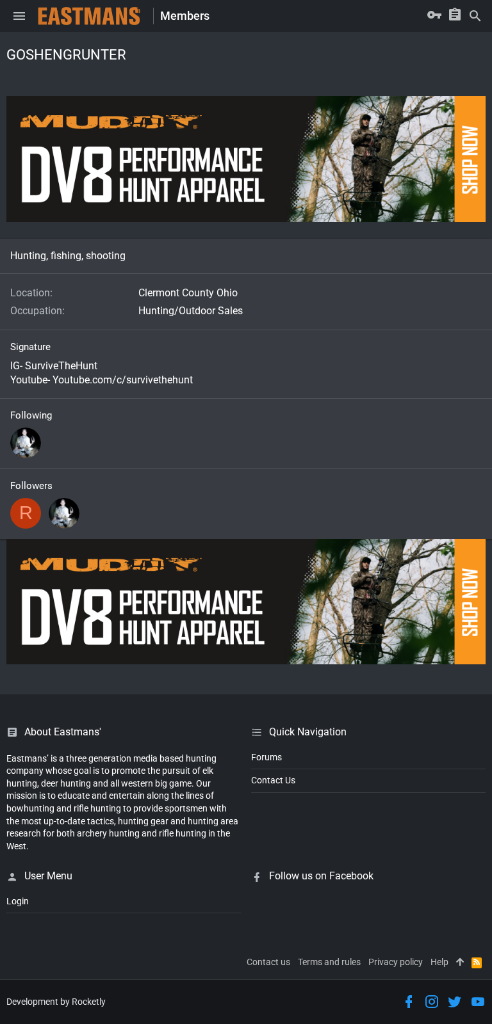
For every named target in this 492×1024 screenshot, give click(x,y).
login (17, 901)
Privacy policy (395, 962)
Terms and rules (329, 962)
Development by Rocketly (56, 1001)
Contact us (268, 962)
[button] (19, 16)
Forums (266, 757)
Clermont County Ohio (188, 293)
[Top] (460, 962)
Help (439, 962)
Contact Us (273, 780)
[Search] (475, 16)
